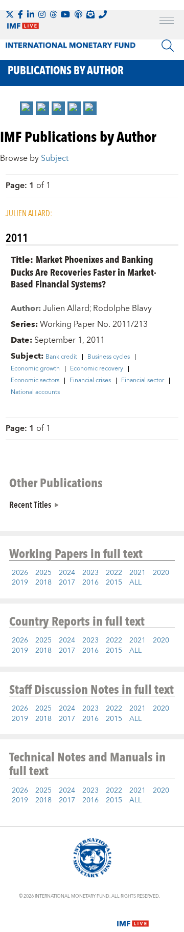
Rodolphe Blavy (122, 308)
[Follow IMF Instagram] (41, 14)
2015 (114, 582)
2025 (43, 573)
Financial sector (142, 381)
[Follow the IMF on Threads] (53, 14)
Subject (54, 158)
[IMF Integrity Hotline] (103, 14)
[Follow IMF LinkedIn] (30, 14)
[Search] (168, 45)
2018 (43, 582)
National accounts (35, 392)
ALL (135, 582)
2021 (137, 573)
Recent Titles (30, 504)
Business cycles (108, 357)
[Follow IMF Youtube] (65, 14)
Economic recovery (96, 369)
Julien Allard (66, 308)
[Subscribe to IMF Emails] (90, 14)
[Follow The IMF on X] (10, 14)
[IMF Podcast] (78, 14)
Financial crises (90, 381)
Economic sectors (35, 381)
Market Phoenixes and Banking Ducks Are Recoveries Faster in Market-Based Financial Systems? (83, 271)
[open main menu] (166, 21)
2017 (67, 582)
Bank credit (61, 357)
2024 (67, 573)
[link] (26, 108)
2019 (20, 582)
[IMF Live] (133, 917)
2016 (90, 582)
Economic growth (35, 369)
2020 (161, 573)
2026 (20, 573)
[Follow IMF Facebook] (20, 14)
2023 (90, 573)
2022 (114, 573)
